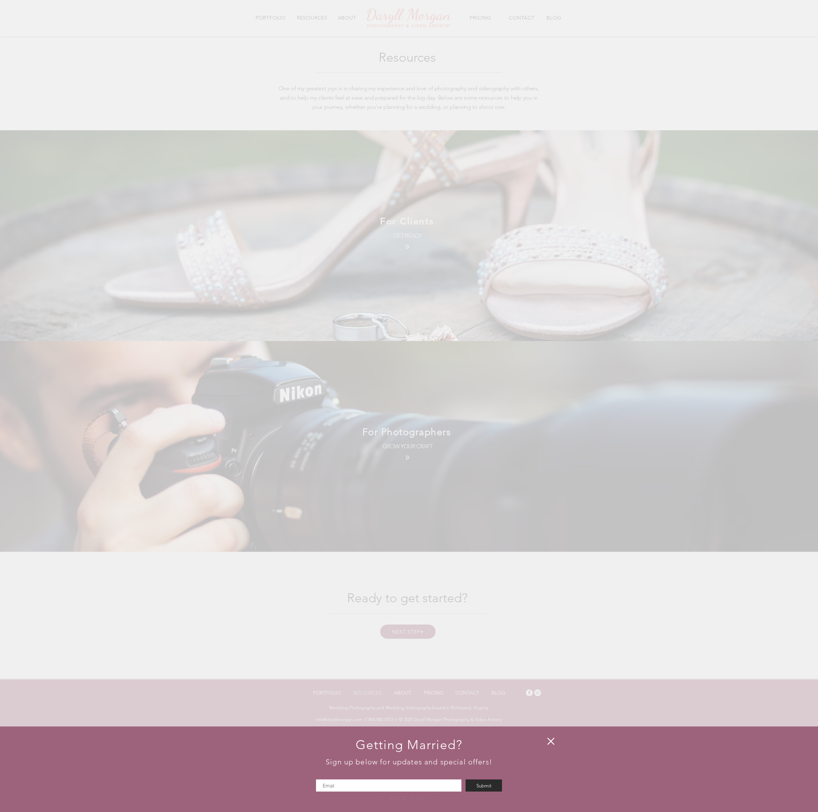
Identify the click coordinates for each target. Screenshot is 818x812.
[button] (550, 741)
